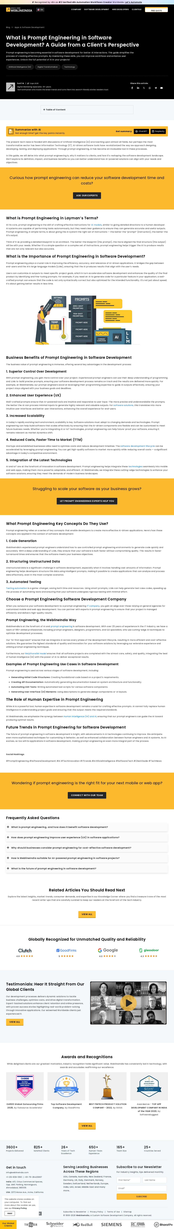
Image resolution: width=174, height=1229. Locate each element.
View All (87, 914)
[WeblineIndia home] (19, 10)
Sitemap (128, 1212)
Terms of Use (113, 1212)
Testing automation (16, 588)
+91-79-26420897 (33, 1177)
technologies (136, 466)
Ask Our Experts (87, 195)
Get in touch (16, 1167)
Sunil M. (20, 83)
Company (76, 9)
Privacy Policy (96, 1212)
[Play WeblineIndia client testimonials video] (128, 1003)
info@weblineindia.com (17, 1172)
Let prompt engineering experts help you (87, 501)
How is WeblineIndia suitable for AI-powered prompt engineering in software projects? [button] (65, 858)
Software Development (96, 9)
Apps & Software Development (29, 27)
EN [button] (42, 9)
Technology (69, 67)
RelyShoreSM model (35, 653)
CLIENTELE (136, 9)
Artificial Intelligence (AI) (20, 67)
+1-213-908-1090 (14, 1177)
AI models (96, 224)
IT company (93, 605)
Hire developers (120, 9)
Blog (8, 27)
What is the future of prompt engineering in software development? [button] (53, 868)
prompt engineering (61, 626)
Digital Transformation (48, 67)
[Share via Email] (161, 88)
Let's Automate (133, 2)
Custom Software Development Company (112, 1215)
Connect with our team (87, 795)
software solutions (123, 405)
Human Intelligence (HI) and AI (80, 716)
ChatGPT (143, 131)
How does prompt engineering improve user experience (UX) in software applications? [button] (65, 837)
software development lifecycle (137, 446)
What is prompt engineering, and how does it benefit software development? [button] (59, 827)
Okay (9, 1213)
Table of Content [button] (56, 109)
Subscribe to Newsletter (74, 1212)
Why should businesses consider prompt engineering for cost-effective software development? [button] (71, 847)
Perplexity (159, 131)
